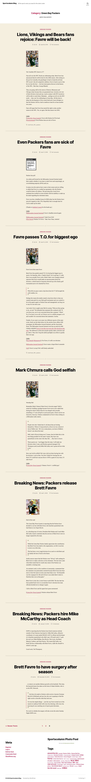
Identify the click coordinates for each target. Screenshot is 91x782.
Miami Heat (67, 760)
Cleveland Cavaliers (58, 755)
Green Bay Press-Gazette (34, 118)
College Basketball (67, 755)
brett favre (30, 124)
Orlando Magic (60, 764)
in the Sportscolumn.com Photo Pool (68, 743)
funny (49, 758)
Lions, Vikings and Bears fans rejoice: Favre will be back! (45, 37)
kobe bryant (80, 758)
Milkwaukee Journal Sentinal (35, 213)
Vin (36, 44)
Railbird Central (37, 207)
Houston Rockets (73, 758)
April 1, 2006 (44, 493)
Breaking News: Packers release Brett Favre (45, 485)
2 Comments (56, 624)
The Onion (30, 219)
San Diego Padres (66, 766)
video (64, 768)
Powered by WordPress (29, 778)
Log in (8, 749)
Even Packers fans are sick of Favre (45, 144)
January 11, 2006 (45, 624)
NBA (77, 761)
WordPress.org (11, 756)
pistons (49, 766)
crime (81, 755)
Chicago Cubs (50, 755)
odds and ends (51, 764)
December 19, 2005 (44, 677)
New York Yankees (67, 762)
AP (27, 348)
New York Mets (57, 762)
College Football (75, 755)
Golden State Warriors (58, 758)
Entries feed (10, 752)
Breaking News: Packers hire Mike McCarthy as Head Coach (45, 616)
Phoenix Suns (80, 764)
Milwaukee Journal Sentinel (35, 344)
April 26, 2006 (44, 44)
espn (80, 756)
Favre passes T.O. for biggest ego (45, 236)
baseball (61, 753)
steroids (76, 766)
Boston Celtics (67, 753)
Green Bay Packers (45, 29)
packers (38, 124)
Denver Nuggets (67, 756)
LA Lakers (50, 760)
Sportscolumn (31, 120)
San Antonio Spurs (57, 766)
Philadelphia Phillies (71, 764)
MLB (72, 761)
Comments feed (11, 754)
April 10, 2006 (44, 242)
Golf (65, 758)
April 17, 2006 (44, 152)
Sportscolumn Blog (9, 3)
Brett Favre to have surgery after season (45, 669)
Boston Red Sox (75, 753)
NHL (77, 762)
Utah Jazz (59, 768)
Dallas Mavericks (59, 756)
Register (8, 747)
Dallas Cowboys (50, 756)
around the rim (52, 753)
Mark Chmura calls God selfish (45, 370)
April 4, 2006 (44, 375)
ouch (65, 764)
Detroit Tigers (75, 756)
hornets (67, 758)
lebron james (56, 760)
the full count (52, 768)
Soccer (72, 766)
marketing (62, 760)
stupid (79, 766)
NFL (35, 124)
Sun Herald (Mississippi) (34, 340)
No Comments (55, 44)
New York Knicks (50, 762)
